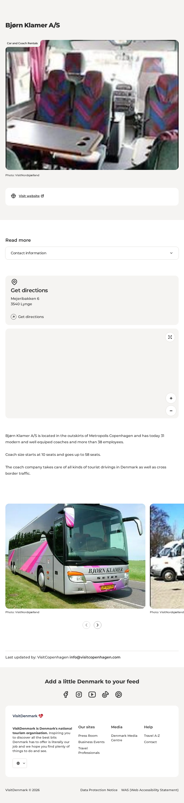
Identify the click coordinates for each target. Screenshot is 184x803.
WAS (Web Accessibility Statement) (150, 790)
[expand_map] (170, 337)
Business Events (91, 742)
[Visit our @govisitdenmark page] (105, 694)
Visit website (29, 196)
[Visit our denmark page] (66, 694)
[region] (92, 373)
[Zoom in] (171, 398)
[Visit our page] (79, 694)
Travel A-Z (152, 736)
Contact (150, 742)
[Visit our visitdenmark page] (92, 694)
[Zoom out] (171, 410)
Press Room (88, 736)
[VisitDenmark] (28, 716)
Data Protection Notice (99, 790)
